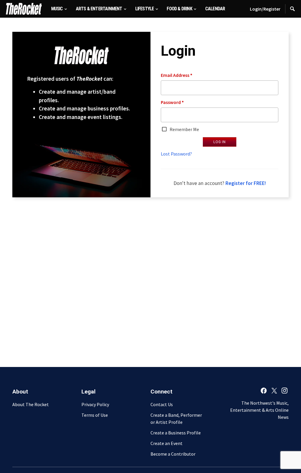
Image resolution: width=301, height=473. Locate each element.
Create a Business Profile (175, 433)
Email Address (176, 75)
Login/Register (265, 9)
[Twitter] (274, 390)
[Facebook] (264, 390)
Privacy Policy (95, 404)
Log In (219, 142)
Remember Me (184, 129)
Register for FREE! (245, 183)
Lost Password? (176, 154)
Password (172, 102)
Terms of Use (94, 415)
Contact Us (161, 404)
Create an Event (166, 443)
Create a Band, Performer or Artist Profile (176, 418)
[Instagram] (284, 390)
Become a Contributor (172, 454)
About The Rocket (30, 404)
